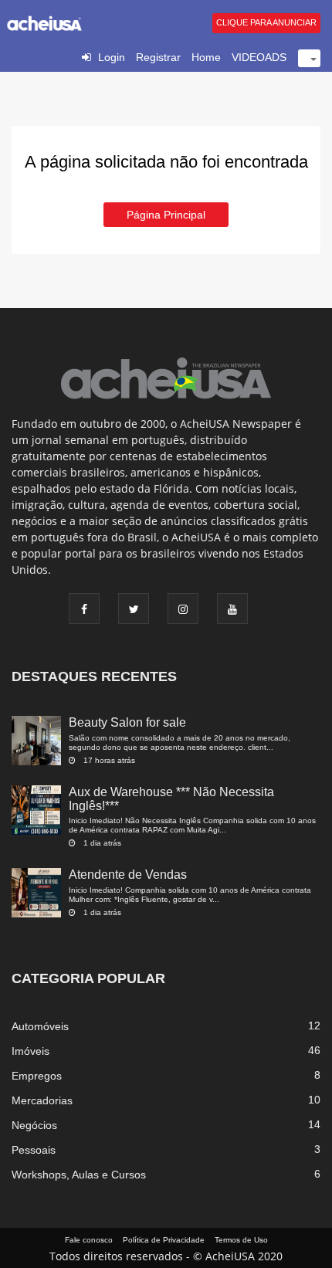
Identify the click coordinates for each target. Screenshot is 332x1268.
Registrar (158, 57)
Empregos (37, 1076)
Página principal (166, 215)
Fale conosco (89, 1240)
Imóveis (30, 1051)
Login (111, 57)
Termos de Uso (241, 1240)
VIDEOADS (259, 57)
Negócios (34, 1125)
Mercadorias (42, 1100)
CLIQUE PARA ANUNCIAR (266, 22)
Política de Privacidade (164, 1240)
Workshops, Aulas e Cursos (79, 1174)
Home (206, 57)
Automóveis (40, 1026)
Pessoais (34, 1150)
